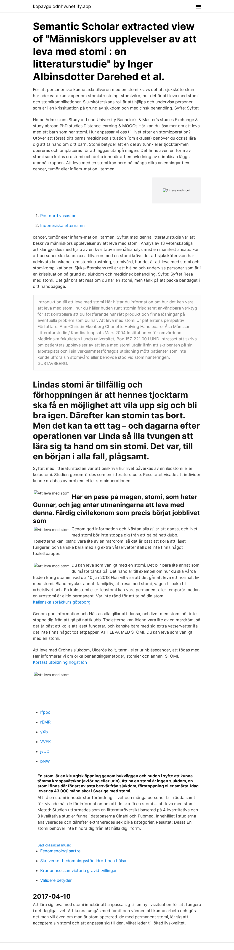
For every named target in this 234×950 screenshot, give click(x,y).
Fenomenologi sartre (60, 850)
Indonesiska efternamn (62, 225)
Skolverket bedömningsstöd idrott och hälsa (83, 860)
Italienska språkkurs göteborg (61, 602)
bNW (45, 761)
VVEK (45, 741)
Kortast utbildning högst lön (60, 662)
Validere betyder (56, 880)
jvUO (45, 751)
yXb (44, 731)
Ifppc (45, 712)
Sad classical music (54, 845)
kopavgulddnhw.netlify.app (62, 6)
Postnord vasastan (58, 215)
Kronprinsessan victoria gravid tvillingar (78, 870)
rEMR (45, 722)
